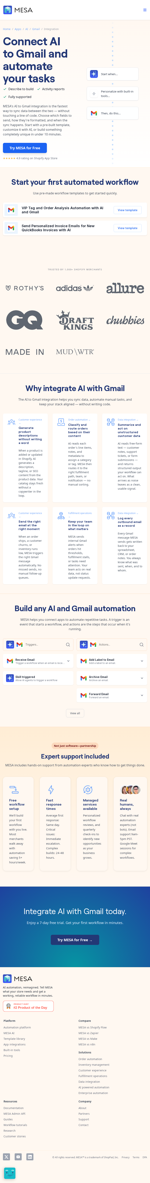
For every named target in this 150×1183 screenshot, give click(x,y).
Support (84, 1119)
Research (10, 1130)
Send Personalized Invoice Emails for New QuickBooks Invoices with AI (58, 228)
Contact (83, 1125)
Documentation (14, 1108)
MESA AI (9, 1033)
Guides (8, 1119)
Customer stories (15, 1136)
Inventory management (94, 1064)
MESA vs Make (88, 1039)
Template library (14, 1039)
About (82, 1108)
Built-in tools (12, 1050)
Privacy (125, 1157)
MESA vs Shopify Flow (93, 1027)
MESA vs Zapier (89, 1033)
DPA (145, 1157)
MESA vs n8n (87, 1044)
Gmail (36, 29)
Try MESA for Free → (75, 940)
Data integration (89, 1081)
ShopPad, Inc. (111, 1157)
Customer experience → (30, 421)
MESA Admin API (14, 1113)
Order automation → (79, 419)
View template (128, 210)
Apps (18, 29)
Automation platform (17, 1027)
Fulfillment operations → (80, 514)
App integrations (15, 1044)
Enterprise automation (93, 1093)
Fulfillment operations (93, 1076)
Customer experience (92, 1070)
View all (75, 713)
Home (7, 29)
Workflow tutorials (15, 1125)
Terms (136, 1157)
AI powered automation (94, 1087)
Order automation (90, 1059)
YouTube (18, 1156)
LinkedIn (29, 1156)
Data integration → (128, 419)
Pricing (8, 1056)
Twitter (6, 1156)
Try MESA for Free (25, 148)
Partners (84, 1113)
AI (26, 29)
